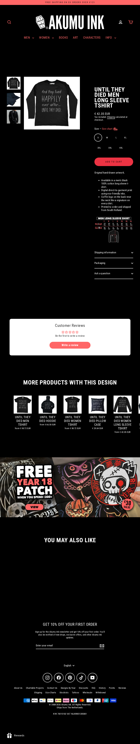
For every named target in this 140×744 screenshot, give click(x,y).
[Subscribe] (101, 646)
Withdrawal (101, 692)
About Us (18, 688)
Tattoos (75, 692)
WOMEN (44, 37)
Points (112, 688)
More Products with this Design (70, 382)
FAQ (93, 688)
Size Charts (50, 692)
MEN (27, 37)
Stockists (64, 692)
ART (75, 37)
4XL (121, 147)
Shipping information (105, 252)
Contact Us (52, 688)
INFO (109, 37)
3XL (110, 147)
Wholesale (87, 692)
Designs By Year (68, 688)
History (102, 688)
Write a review (70, 345)
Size (103, 128)
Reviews (122, 688)
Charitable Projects (35, 688)
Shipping (111, 117)
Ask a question (102, 273)
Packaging (99, 263)
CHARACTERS (92, 37)
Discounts (83, 688)
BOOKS (63, 37)
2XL (99, 147)
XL (125, 137)
